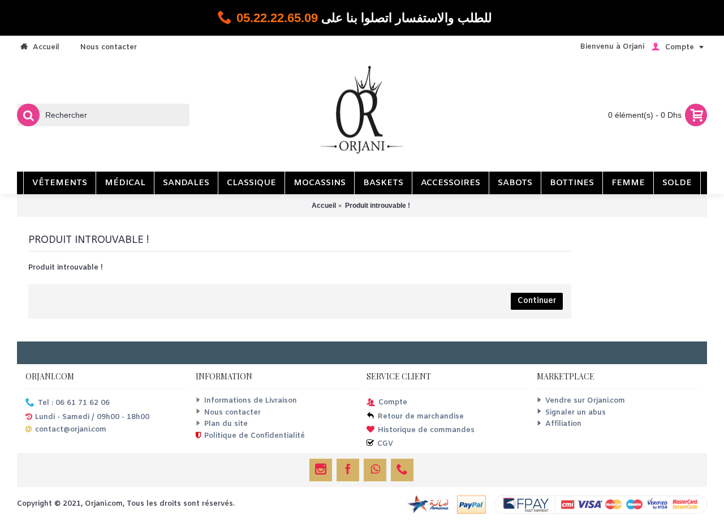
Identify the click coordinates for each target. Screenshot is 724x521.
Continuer (537, 301)
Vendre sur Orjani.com (585, 400)
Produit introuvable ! (377, 206)
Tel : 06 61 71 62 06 (74, 403)
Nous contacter (232, 412)
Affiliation (563, 424)
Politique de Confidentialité (254, 436)
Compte (392, 403)
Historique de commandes (426, 430)
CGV (385, 444)
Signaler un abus (575, 412)
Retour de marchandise (421, 417)
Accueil (324, 206)
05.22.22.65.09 (277, 18)
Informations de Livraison (250, 400)
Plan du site (226, 424)
